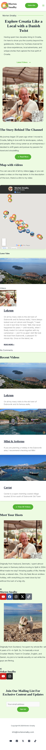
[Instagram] (29, 741)
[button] (31, 5)
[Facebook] (17, 741)
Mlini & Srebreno (14, 441)
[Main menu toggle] (43, 5)
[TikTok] (35, 741)
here (31, 171)
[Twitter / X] (23, 741)
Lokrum (9, 310)
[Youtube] (11, 741)
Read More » (9, 344)
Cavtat (8, 487)
